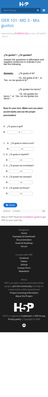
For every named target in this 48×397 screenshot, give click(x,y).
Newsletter (24, 271)
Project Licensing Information (24, 292)
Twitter (24, 261)
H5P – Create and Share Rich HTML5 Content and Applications (24, 4)
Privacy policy (14, 319)
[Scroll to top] (24, 327)
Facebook (24, 258)
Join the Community (22, 286)
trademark (26, 316)
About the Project (24, 296)
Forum (24, 246)
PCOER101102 (21, 33)
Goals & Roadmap (24, 243)
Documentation (24, 239)
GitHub (24, 264)
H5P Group (40, 316)
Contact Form (24, 268)
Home (24, 233)
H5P (24, 307)
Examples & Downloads (24, 236)
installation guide (31, 217)
